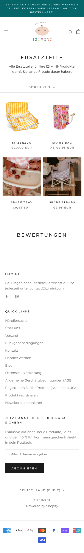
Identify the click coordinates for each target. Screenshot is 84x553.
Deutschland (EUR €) (40, 490)
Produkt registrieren (21, 395)
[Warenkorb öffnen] (78, 31)
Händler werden (18, 358)
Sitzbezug (22, 142)
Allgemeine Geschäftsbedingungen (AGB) (39, 380)
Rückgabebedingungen (24, 343)
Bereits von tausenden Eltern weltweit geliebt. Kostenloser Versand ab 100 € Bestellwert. (42, 8)
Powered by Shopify (42, 506)
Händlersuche (16, 321)
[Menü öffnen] (6, 32)
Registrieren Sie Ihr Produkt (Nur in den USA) (41, 388)
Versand (11, 335)
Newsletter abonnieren (23, 403)
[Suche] (71, 32)
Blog (8, 365)
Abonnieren (24, 468)
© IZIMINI (42, 499)
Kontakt (11, 350)
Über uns (12, 328)
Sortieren (40, 87)
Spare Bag (62, 142)
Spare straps (62, 202)
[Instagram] (17, 296)
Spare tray (22, 202)
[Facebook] (6, 296)
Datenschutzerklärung (23, 373)
